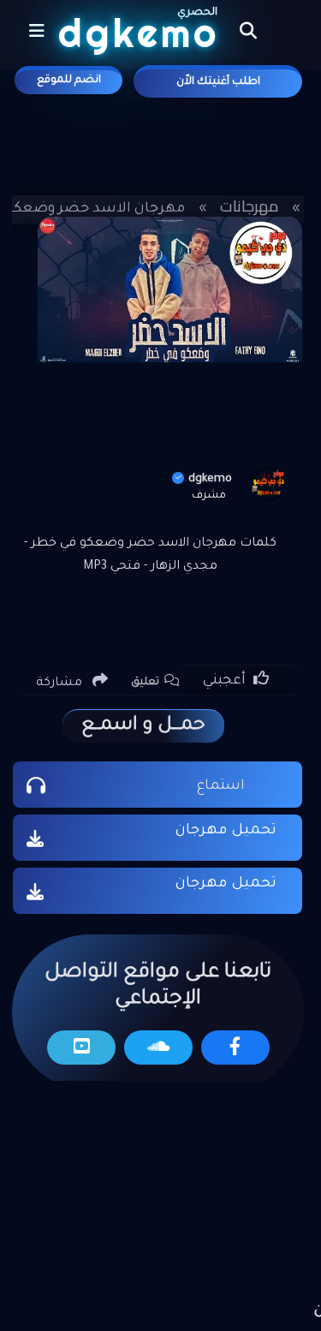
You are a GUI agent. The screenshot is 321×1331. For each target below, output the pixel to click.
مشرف (209, 496)
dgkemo (210, 479)
